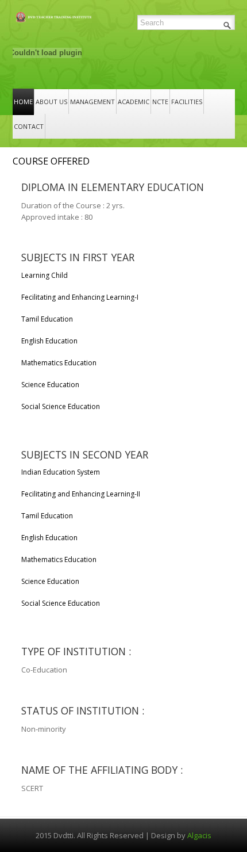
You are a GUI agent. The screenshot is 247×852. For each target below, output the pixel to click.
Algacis (199, 835)
